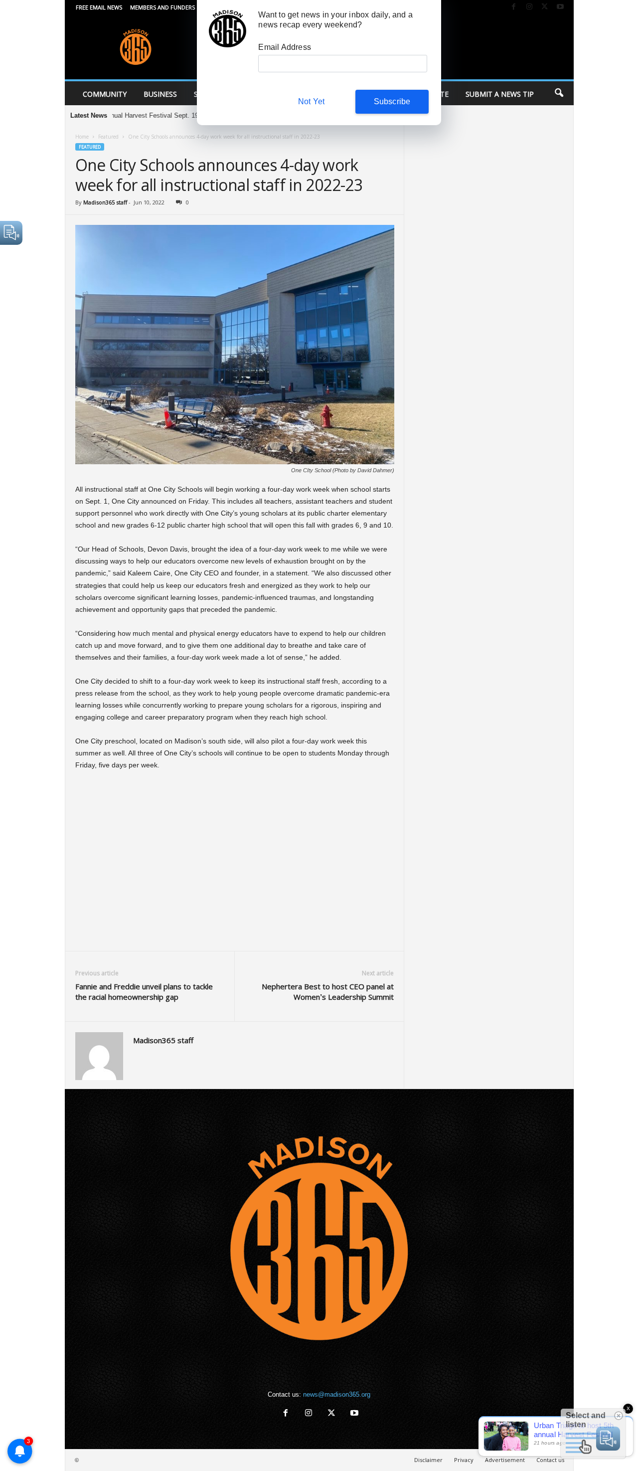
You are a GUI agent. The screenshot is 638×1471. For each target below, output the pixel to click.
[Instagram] (529, 7)
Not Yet (311, 101)
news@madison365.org (336, 1394)
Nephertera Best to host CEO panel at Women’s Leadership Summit (328, 991)
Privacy (464, 1460)
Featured (108, 136)
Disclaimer (428, 1460)
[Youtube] (560, 7)
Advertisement (505, 1460)
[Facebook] (514, 7)
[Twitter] (545, 7)
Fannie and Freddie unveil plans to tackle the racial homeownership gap (144, 991)
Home (82, 136)
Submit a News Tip (500, 94)
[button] (559, 93)
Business (160, 94)
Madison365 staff (105, 202)
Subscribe (392, 101)
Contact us (550, 1460)
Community (105, 94)
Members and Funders (162, 7)
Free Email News (99, 7)
